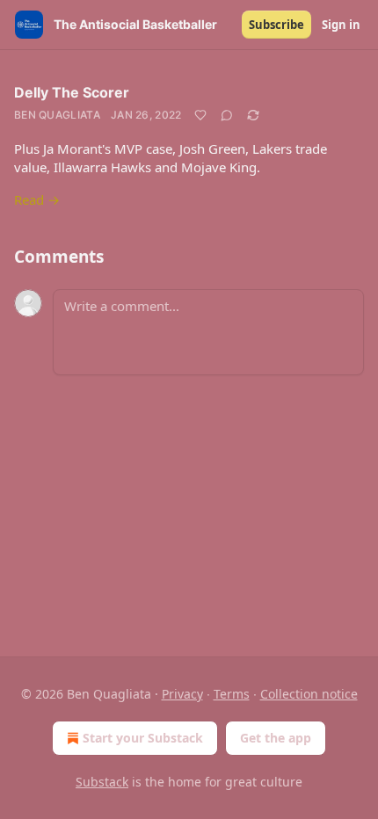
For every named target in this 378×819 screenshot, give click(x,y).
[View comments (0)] (226, 115)
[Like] (200, 115)
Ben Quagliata (57, 114)
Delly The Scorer (71, 92)
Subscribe (276, 25)
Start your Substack (143, 737)
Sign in (341, 25)
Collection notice (309, 693)
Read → (37, 199)
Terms (232, 693)
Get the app (275, 737)
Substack (102, 781)
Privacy (182, 693)
